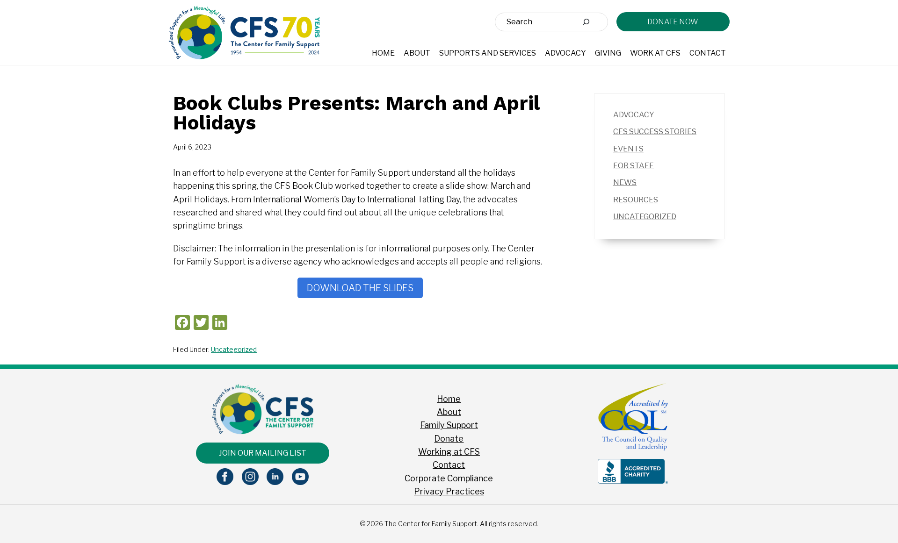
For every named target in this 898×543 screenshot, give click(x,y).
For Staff (633, 165)
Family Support (449, 425)
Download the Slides (360, 287)
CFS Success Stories (654, 131)
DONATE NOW (672, 21)
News (625, 182)
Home (449, 399)
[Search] (586, 22)
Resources (635, 199)
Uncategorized (234, 349)
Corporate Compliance (449, 478)
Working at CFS (449, 452)
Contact (449, 465)
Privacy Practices (449, 491)
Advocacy (633, 114)
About (449, 412)
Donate (448, 438)
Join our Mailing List (262, 453)
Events (628, 148)
